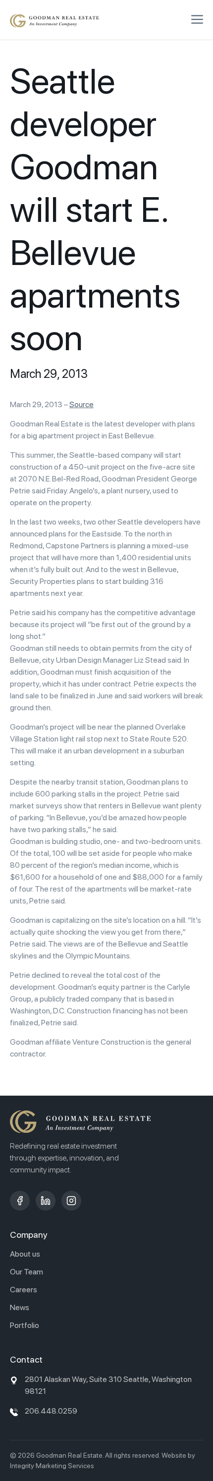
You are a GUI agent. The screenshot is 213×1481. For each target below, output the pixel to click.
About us (25, 1254)
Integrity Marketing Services (52, 1466)
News (19, 1307)
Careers (23, 1289)
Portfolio (24, 1325)
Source (81, 404)
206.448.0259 (51, 1411)
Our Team (26, 1271)
